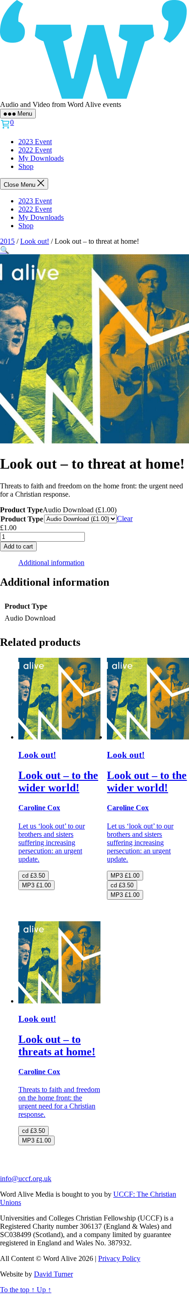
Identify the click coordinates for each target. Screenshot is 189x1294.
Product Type (21, 519)
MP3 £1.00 (36, 885)
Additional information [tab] (51, 562)
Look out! (34, 241)
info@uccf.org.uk (25, 1178)
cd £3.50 (33, 875)
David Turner (53, 1274)
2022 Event (35, 150)
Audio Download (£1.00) (80, 510)
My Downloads (41, 158)
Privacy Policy (119, 1258)
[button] (4, 250)
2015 (7, 241)
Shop (25, 166)
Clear (125, 518)
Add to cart (18, 546)
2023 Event (35, 142)
